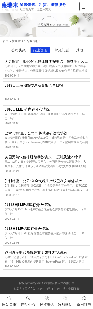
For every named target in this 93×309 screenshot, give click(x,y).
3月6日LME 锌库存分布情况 (27, 109)
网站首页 (9, 304)
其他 (79, 49)
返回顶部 (84, 304)
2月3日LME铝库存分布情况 (27, 228)
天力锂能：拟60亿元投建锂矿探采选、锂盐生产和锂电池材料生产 (46, 61)
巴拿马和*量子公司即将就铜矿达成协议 (36, 133)
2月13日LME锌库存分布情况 (28, 205)
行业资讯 (32, 41)
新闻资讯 (17, 41)
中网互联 (74, 288)
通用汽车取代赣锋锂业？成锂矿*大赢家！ (38, 252)
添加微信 (65, 304)
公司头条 (18, 49)
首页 (6, 41)
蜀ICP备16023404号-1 (39, 288)
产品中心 (28, 304)
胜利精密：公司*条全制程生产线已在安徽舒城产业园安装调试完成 (46, 181)
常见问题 (62, 49)
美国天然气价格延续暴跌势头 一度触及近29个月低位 (46, 157)
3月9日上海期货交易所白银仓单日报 (34, 85)
